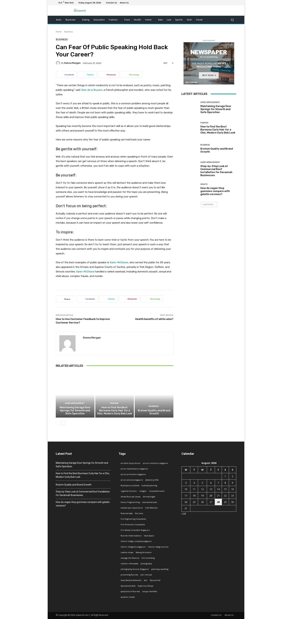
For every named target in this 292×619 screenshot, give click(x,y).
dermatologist (149, 496)
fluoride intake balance (131, 536)
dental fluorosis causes (130, 496)
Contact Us (216, 615)
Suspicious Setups (145, 586)
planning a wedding (159, 569)
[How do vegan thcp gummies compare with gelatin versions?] (189, 189)
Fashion (114, 403)
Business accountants (130, 485)
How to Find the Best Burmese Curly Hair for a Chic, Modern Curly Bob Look (114, 410)
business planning (149, 485)
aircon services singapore (132, 480)
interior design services (158, 547)
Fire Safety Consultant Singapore (135, 530)
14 (218, 489)
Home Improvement (74, 403)
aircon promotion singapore (133, 474)
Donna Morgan (72, 63)
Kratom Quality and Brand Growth (154, 412)
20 (211, 495)
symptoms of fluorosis (130, 591)
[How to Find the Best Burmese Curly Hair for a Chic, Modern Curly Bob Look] (114, 394)
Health (204, 184)
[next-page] (63, 423)
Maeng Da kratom (144, 552)
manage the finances (130, 558)
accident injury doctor (131, 463)
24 (186, 502)
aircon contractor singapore (155, 463)
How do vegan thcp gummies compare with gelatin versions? (215, 191)
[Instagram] (222, 3)
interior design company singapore (136, 541)
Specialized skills (128, 586)
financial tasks (127, 513)
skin (145, 580)
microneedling (148, 558)
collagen (143, 491)
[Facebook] (218, 3)
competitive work (157, 491)
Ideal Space (149, 536)
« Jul (183, 513)
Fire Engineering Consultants (133, 519)
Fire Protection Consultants (133, 524)
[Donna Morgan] (58, 63)
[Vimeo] (230, 3)
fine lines (139, 513)
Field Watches (151, 508)
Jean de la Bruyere (91, 89)
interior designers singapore (133, 547)
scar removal (146, 575)
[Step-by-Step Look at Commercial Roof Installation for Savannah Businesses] (189, 169)
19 (202, 495)
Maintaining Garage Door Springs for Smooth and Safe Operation (75, 410)
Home (59, 31)
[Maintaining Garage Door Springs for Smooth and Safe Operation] (75, 394)
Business (68, 31)
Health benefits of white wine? (154, 319)
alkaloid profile (152, 480)
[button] (232, 20)
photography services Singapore (135, 569)
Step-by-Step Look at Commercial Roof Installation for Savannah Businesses (216, 171)
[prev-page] (58, 423)
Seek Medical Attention (131, 580)
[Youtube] (234, 3)
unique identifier (149, 591)
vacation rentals (128, 597)
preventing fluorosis (129, 575)
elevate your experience (132, 508)
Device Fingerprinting (130, 502)
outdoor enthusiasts (129, 563)
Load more (208, 204)
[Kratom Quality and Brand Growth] (154, 394)
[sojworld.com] (80, 10)
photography (146, 563)
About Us (229, 615)
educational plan (149, 502)
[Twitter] (226, 3)
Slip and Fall (155, 580)
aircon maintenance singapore (134, 469)
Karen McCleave (119, 262)
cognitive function (129, 491)
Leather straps (127, 552)
